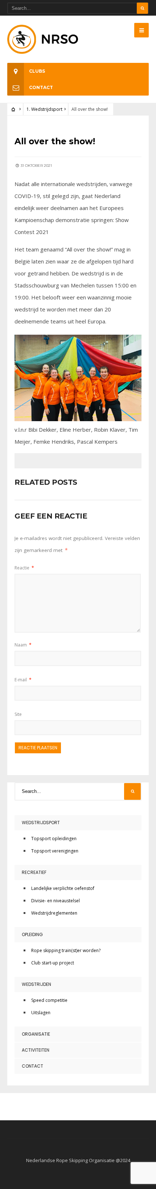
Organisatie (36, 1034)
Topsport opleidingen (54, 838)
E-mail (23, 680)
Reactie (24, 568)
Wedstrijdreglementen (54, 913)
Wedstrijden (36, 984)
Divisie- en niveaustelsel (55, 901)
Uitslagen (40, 1012)
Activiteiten (35, 1050)
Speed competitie (49, 1000)
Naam (23, 645)
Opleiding (32, 934)
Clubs (37, 71)
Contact (41, 87)
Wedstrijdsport (41, 822)
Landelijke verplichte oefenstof (62, 888)
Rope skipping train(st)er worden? (65, 950)
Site (18, 714)
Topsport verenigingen (54, 851)
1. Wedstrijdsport (44, 109)
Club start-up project (52, 963)
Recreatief (34, 872)
